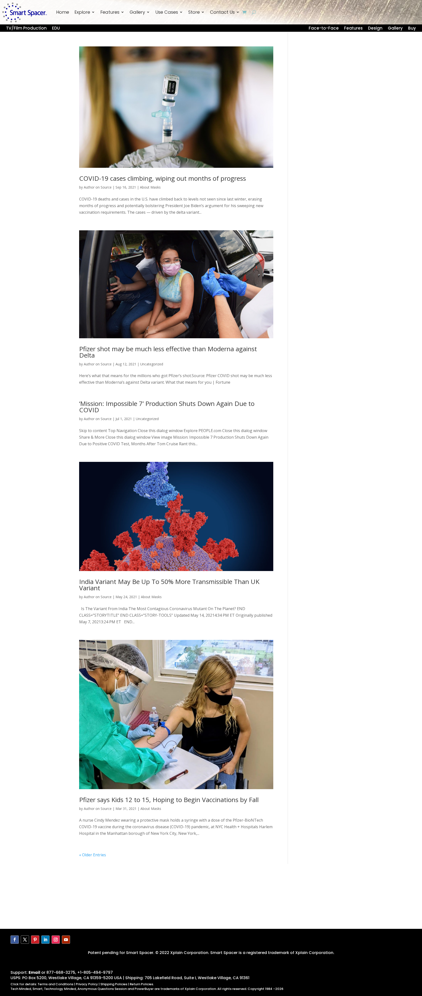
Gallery (137, 12)
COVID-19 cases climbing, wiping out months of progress (162, 178)
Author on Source (98, 187)
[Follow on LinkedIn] (45, 939)
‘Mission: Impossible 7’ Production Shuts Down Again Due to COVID (166, 406)
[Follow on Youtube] (66, 939)
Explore (82, 12)
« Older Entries (92, 855)
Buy (412, 29)
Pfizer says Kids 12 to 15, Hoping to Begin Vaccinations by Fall (169, 799)
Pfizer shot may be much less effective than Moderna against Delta (168, 352)
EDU (56, 29)
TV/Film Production (26, 29)
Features (109, 12)
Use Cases (166, 12)
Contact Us (222, 12)
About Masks (150, 187)
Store (194, 12)
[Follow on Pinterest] (35, 939)
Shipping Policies (113, 984)
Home (62, 12)
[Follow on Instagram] (56, 939)
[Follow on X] (25, 939)
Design (375, 29)
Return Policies (141, 984)
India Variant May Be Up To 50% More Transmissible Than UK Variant (169, 584)
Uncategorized (151, 364)
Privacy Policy (87, 984)
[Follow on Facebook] (15, 939)
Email (34, 972)
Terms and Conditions (55, 984)
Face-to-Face (324, 29)
